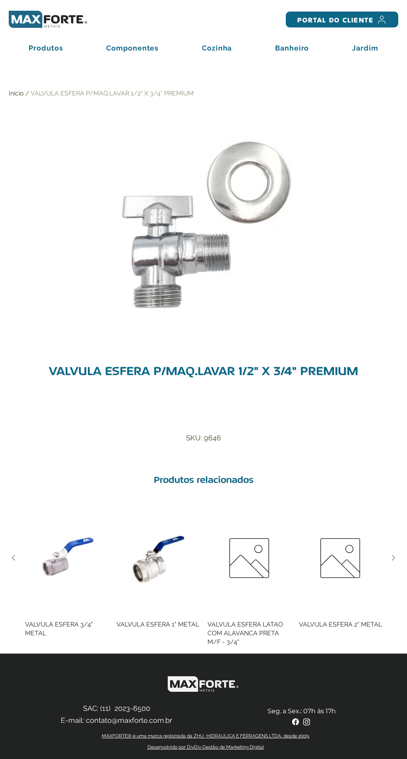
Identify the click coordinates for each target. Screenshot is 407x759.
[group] (203, 574)
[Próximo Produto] (393, 557)
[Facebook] (295, 721)
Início (16, 93)
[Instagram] (306, 721)
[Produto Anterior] (13, 557)
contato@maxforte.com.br (129, 720)
